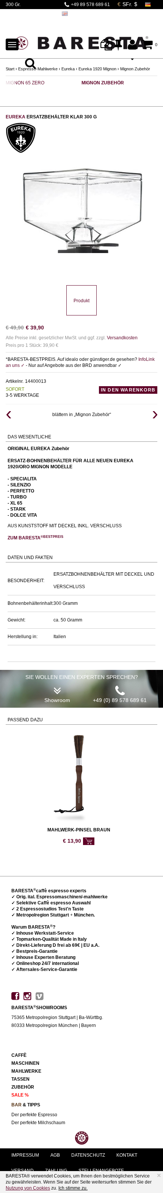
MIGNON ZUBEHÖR (103, 82)
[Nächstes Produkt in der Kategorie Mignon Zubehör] (154, 414)
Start (10, 69)
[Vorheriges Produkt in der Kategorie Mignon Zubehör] (8, 414)
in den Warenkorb (128, 390)
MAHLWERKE (26, 1071)
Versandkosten (122, 337)
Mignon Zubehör (135, 69)
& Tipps (25, 1105)
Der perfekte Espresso (34, 1114)
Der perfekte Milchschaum (38, 1122)
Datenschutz (88, 1155)
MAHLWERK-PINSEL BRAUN (78, 830)
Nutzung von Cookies (28, 1188)
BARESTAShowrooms (39, 1007)
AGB (55, 1155)
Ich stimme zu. (73, 1188)
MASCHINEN (25, 1063)
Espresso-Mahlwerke (38, 69)
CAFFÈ (19, 1055)
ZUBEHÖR (22, 1087)
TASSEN (20, 1079)
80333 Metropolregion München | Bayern (53, 1025)
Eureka (68, 69)
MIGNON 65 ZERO (25, 82)
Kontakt (126, 1155)
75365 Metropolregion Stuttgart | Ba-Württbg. (57, 1017)
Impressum (25, 1155)
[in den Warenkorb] (88, 841)
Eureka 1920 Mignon (97, 69)
